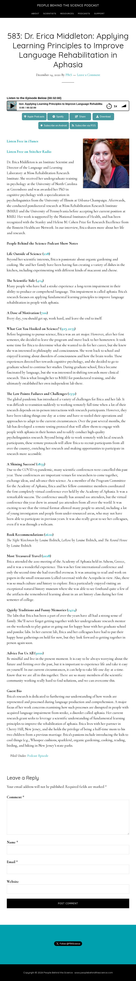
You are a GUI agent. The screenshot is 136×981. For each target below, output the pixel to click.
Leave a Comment (88, 75)
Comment (15, 797)
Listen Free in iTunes (23, 141)
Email (12, 862)
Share (82, 116)
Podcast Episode (37, 756)
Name (12, 842)
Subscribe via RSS (85, 125)
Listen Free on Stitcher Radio (29, 151)
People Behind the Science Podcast (68, 5)
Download (105, 116)
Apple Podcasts (35, 116)
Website (13, 881)
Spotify (60, 116)
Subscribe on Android (55, 125)
